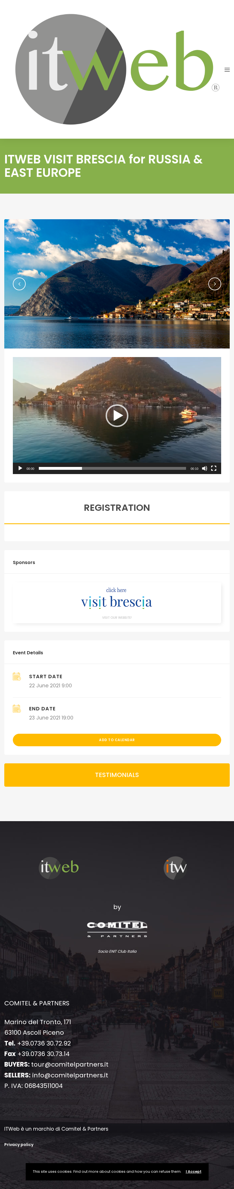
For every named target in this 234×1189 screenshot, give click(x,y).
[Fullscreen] (214, 468)
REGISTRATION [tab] (117, 507)
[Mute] (204, 468)
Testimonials (117, 774)
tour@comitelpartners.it (69, 1064)
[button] (19, 284)
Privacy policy (18, 1144)
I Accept (193, 1171)
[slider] (112, 468)
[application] (117, 415)
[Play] (20, 468)
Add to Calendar (117, 739)
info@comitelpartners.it (70, 1075)
